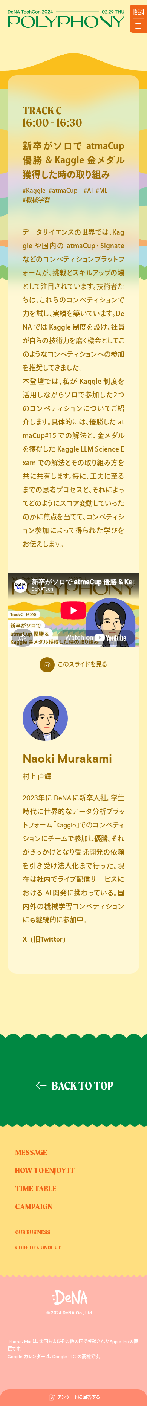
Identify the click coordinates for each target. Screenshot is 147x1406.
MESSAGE (31, 1152)
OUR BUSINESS (32, 1233)
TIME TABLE (36, 1189)
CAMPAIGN (33, 1207)
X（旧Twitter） (46, 940)
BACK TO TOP (82, 1087)
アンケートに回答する (79, 1397)
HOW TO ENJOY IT (45, 1170)
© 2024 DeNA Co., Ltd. (69, 1313)
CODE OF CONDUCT (38, 1248)
